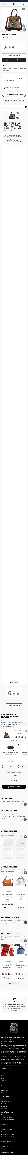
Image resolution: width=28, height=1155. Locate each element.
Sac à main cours (5, 1148)
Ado (2, 1085)
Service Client (4, 1103)
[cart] (26, 4)
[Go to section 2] (12, 682)
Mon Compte (4, 1099)
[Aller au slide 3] (15, 983)
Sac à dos (3, 1092)
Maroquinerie (4, 1090)
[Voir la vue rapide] (25, 734)
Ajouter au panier (15, 787)
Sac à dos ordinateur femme (8, 1139)
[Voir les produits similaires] (25, 738)
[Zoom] (23, 25)
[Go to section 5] (17, 682)
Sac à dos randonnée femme (8, 1141)
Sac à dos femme (5, 1124)
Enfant (2, 1075)
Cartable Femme (5, 1114)
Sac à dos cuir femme (6, 1122)
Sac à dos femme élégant (7, 1136)
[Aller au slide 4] (18, 983)
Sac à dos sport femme (7, 1144)
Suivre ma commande (8, 1041)
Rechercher (4, 1108)
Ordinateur (3, 1080)
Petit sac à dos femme (6, 1117)
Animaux (3, 1083)
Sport (2, 1078)
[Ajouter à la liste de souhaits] (12, 875)
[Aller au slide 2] (12, 983)
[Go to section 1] (10, 682)
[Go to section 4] (15, 682)
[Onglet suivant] (26, 107)
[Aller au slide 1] (10, 983)
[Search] (24, 4)
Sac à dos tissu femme (7, 1146)
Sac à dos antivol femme (7, 1119)
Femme (3, 1073)
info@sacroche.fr (7, 1043)
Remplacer (11, 766)
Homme (3, 1071)
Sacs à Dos (4, 1088)
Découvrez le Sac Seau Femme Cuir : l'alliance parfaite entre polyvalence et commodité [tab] (14, 107)
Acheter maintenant (15, 60)
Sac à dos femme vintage (7, 1134)
